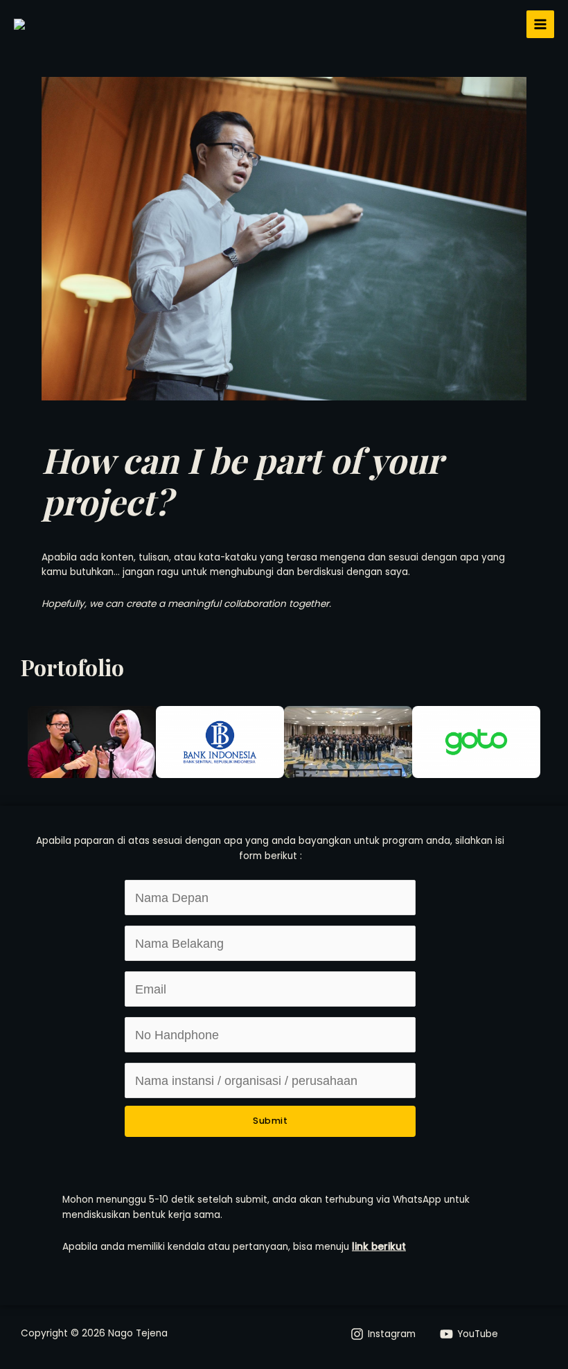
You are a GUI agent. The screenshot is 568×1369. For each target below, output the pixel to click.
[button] (14, 742)
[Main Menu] (540, 24)
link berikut (379, 1246)
